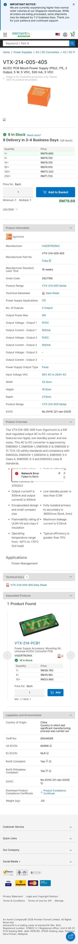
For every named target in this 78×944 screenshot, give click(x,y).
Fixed (45, 367)
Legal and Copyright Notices (42, 896)
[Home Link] (28, 34)
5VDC (45, 322)
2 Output (47, 307)
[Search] (72, 43)
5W (44, 315)
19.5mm (46, 389)
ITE (44, 300)
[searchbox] (36, 43)
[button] (5, 34)
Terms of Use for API (40, 900)
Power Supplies (23, 52)
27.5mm (46, 396)
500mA (46, 330)
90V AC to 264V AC (54, 374)
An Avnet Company (13, 919)
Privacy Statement (13, 896)
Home (6, 52)
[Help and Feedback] (70, 936)
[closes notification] (73, 4)
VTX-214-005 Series (54, 285)
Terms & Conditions (14, 900)
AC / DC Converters (47, 52)
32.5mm (47, 381)
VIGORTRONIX (51, 246)
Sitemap (59, 900)
